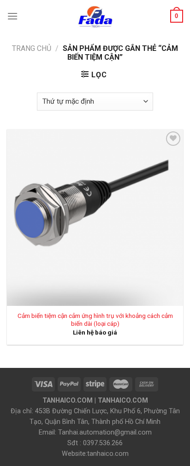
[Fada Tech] (95, 16)
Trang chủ (31, 48)
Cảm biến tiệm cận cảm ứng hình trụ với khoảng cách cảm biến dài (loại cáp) (95, 320)
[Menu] (12, 16)
